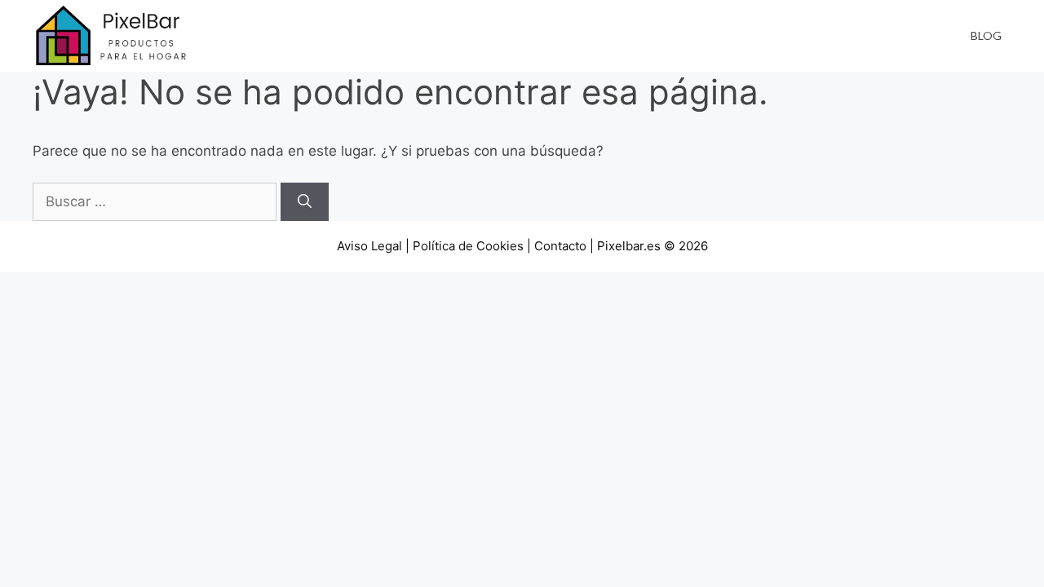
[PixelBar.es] (114, 35)
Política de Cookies (468, 246)
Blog (986, 35)
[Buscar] (305, 202)
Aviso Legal (369, 246)
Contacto (560, 246)
